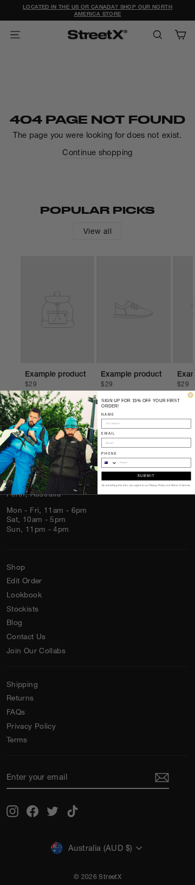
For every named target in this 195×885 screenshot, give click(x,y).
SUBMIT (146, 475)
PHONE (109, 453)
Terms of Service (180, 485)
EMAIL (108, 433)
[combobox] (109, 462)
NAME (107, 414)
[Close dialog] (190, 394)
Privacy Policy (157, 485)
